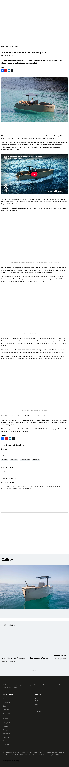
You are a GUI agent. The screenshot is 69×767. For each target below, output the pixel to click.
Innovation (14, 459)
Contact (6, 710)
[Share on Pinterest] (5, 70)
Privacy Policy (6, 759)
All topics (36, 459)
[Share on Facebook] (2, 70)
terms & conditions (23, 546)
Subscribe (6, 702)
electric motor (61, 268)
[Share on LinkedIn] (9, 70)
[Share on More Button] (15, 70)
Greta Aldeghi (9, 56)
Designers (37, 708)
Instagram (6, 723)
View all (35, 671)
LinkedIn (6, 726)
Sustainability (25, 459)
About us (6, 699)
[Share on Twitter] (12, 70)
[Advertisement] (34, 128)
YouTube (6, 744)
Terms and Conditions (14, 759)
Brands (36, 704)
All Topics (6, 713)
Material (57, 658)
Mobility (4, 46)
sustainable (9, 149)
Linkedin (3, 492)
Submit (5, 706)
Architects (37, 711)
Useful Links (7, 468)
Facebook (6, 733)
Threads (6, 730)
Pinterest (6, 737)
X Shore (18, 199)
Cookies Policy (23, 759)
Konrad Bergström (56, 199)
